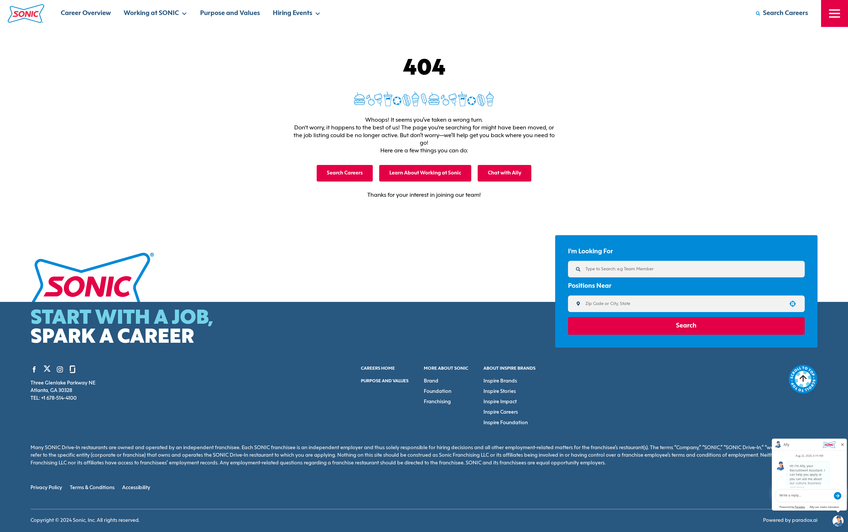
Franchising (437, 401)
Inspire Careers (500, 412)
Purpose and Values (230, 13)
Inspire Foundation (505, 422)
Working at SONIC (151, 13)
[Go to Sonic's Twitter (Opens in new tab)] (47, 370)
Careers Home (378, 368)
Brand (431, 381)
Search (686, 326)
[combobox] (684, 304)
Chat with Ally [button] (504, 173)
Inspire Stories (499, 391)
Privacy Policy (46, 487)
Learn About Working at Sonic (425, 173)
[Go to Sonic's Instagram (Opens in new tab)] (60, 369)
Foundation (437, 391)
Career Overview (86, 13)
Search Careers (345, 173)
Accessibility (136, 487)
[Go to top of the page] (803, 379)
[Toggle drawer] (834, 13)
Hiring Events (292, 13)
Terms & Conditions (92, 487)
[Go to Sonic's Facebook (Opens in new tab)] (34, 369)
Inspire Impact (500, 401)
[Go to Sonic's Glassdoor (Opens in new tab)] (72, 369)
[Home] (26, 13)
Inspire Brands (500, 381)
